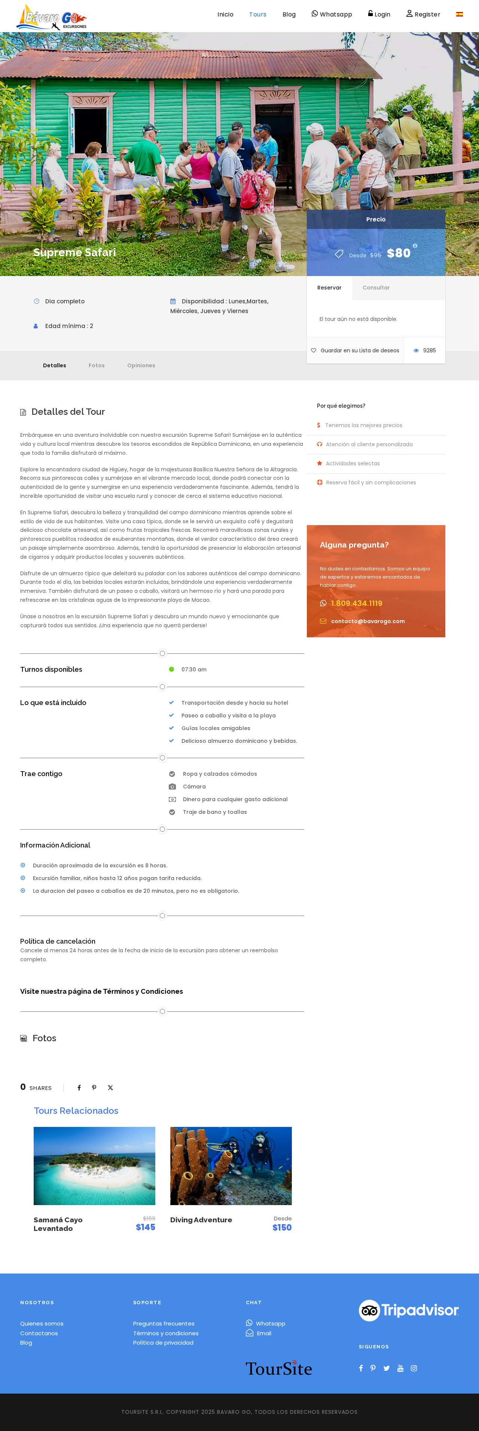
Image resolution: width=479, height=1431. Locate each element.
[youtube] (400, 1369)
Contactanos (39, 1333)
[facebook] (361, 1369)
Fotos (97, 365)
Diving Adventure (201, 1220)
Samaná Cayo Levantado (58, 1224)
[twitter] (386, 1369)
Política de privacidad (163, 1342)
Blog (289, 14)
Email (264, 1333)
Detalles (54, 365)
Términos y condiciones (166, 1333)
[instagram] (414, 1369)
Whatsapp (271, 1323)
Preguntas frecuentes (164, 1323)
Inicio (225, 14)
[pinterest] (373, 1369)
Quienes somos (42, 1323)
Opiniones (141, 365)
